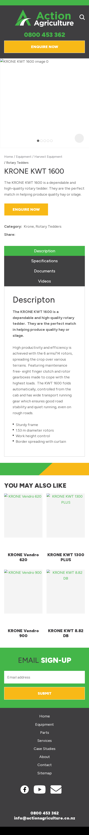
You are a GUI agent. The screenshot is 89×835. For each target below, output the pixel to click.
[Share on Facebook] (18, 234)
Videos (44, 281)
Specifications (44, 260)
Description (44, 250)
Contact (44, 765)
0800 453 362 (44, 35)
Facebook (24, 789)
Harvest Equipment (48, 157)
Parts (44, 732)
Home (8, 157)
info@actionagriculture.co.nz (44, 818)
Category (12, 226)
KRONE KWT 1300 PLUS (65, 557)
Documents (44, 270)
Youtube (40, 789)
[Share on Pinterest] (36, 234)
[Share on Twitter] (23, 235)
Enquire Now (44, 47)
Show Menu (6, 18)
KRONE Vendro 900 (23, 633)
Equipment (23, 157)
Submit (45, 693)
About (44, 757)
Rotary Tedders (17, 163)
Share (9, 234)
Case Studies (44, 749)
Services (44, 741)
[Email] (29, 235)
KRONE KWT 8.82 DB (65, 633)
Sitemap (44, 773)
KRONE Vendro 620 (23, 557)
